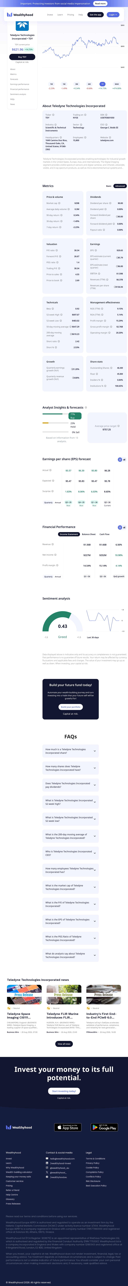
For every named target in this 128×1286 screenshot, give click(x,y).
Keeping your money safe (18, 1176)
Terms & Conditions (95, 1158)
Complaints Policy (95, 1172)
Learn (60, 14)
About (12, 69)
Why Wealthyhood (15, 1167)
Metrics (13, 74)
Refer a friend (12, 1190)
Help (80, 14)
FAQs (12, 99)
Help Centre (12, 1194)
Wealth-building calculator (19, 1172)
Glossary (10, 1199)
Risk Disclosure (93, 1181)
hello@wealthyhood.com (62, 1158)
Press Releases (13, 1203)
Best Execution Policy (96, 1185)
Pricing (70, 14)
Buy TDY (22, 57)
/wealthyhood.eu (58, 1177)
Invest (50, 14)
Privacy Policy (92, 1163)
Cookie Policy (92, 1167)
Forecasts (14, 79)
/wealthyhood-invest (60, 1163)
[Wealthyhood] (20, 15)
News (12, 104)
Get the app (95, 14)
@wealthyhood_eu (59, 1168)
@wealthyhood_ (58, 1172)
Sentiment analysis (18, 94)
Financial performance (19, 89)
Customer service (14, 1181)
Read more (100, 3)
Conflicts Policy (93, 1176)
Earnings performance (19, 84)
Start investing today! (64, 1091)
